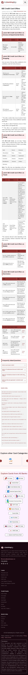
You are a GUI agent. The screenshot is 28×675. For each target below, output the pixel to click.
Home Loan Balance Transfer (8, 583)
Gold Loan (3, 579)
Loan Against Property (6, 581)
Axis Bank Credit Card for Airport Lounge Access (11, 396)
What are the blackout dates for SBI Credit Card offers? (13, 375)
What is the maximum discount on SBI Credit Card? (12, 370)
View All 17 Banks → (6, 608)
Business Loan (4, 575)
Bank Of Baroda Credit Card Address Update (11, 440)
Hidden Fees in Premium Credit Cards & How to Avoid (12, 423)
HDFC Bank (4, 593)
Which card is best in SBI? (8, 365)
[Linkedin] (3, 563)
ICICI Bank (3, 595)
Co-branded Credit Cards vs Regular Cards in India (12, 426)
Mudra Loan (4, 585)
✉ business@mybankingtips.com (8, 559)
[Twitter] (5, 563)
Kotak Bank (4, 602)
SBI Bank (3, 598)
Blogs (2, 621)
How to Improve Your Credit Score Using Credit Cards (12, 414)
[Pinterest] (7, 563)
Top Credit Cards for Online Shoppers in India (11, 411)
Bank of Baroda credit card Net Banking (9, 437)
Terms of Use (8, 637)
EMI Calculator (4, 625)
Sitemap (3, 627)
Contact (3, 618)
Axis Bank (3, 600)
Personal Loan (4, 572)
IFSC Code (3, 623)
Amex (2, 604)
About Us (3, 616)
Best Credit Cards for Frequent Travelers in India (11, 416)
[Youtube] (1, 563)
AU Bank (3, 606)
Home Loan (4, 577)
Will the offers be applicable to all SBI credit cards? (12, 380)
